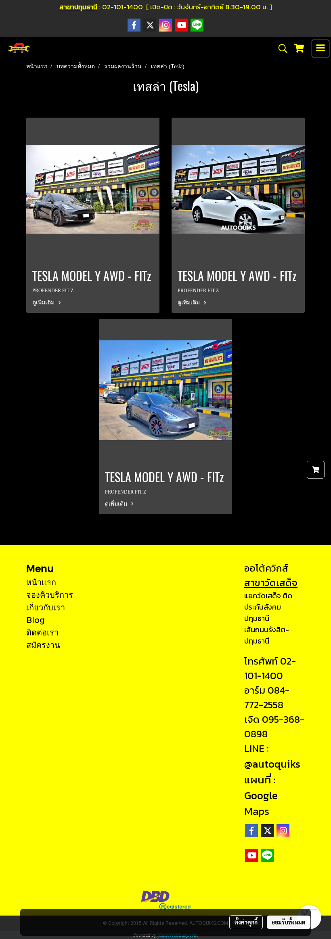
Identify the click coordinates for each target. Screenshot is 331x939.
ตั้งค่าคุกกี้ (246, 922)
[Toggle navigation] (320, 48)
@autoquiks (272, 764)
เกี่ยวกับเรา (45, 607)
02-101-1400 (270, 668)
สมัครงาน (43, 645)
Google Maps (261, 803)
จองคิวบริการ (49, 594)
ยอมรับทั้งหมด (289, 922)
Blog (35, 620)
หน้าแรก (41, 582)
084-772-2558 (266, 697)
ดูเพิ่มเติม (44, 303)
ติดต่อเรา (42, 632)
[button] (280, 48)
